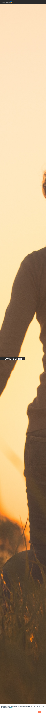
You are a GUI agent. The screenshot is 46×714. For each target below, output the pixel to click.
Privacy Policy (11, 707)
